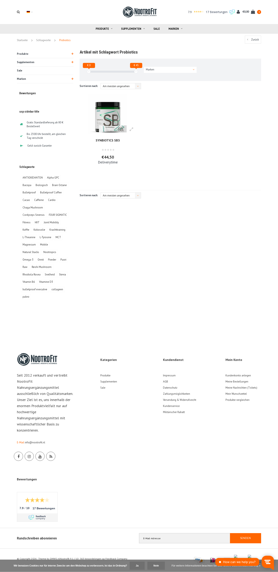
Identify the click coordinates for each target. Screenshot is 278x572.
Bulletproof (29, 192)
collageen (57, 289)
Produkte (102, 29)
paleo (26, 296)
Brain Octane (59, 185)
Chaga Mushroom (33, 207)
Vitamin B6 (29, 282)
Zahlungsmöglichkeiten (176, 394)
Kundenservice (171, 406)
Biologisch (42, 185)
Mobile (44, 244)
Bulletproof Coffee (51, 192)
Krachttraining (57, 229)
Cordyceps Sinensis (34, 215)
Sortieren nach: (89, 86)
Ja (137, 565)
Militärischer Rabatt (174, 412)
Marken (174, 29)
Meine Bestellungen (236, 381)
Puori (63, 259)
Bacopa (27, 185)
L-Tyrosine (45, 237)
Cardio (52, 200)
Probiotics (65, 40)
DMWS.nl (55, 558)
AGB (165, 381)
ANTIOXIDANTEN (33, 177)
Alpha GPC (53, 177)
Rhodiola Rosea (31, 274)
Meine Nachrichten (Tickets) (241, 387)
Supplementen (131, 29)
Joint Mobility (51, 222)
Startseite (22, 40)
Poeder (52, 259)
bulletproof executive (35, 289)
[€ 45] (136, 71)
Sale (156, 29)
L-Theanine (29, 237)
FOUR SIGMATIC (58, 215)
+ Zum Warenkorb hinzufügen (105, 175)
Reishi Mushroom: (42, 267)
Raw (25, 267)
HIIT (37, 222)
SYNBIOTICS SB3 (108, 140)
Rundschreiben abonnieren (37, 538)
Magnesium (29, 244)
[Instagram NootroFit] (29, 456)
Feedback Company (116, 558)
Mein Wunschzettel (236, 394)
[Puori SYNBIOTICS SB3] (108, 114)
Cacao (26, 200)
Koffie (26, 229)
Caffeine (39, 200)
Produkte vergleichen (237, 400)
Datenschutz (170, 387)
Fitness (27, 222)
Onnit (41, 259)
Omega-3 (28, 259)
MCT (58, 237)
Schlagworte (43, 40)
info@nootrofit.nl (35, 442)
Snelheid (50, 274)
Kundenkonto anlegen (238, 375)
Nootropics (49, 252)
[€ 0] (89, 71)
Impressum (169, 375)
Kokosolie (39, 229)
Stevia (62, 274)
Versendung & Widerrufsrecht (179, 400)
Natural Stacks (31, 252)
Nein (156, 565)
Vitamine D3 (46, 282)
